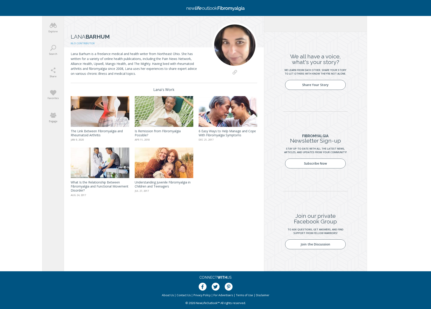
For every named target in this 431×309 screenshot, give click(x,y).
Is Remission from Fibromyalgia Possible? (158, 133)
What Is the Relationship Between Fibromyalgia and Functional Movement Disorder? (99, 186)
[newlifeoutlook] (215, 8)
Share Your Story (315, 85)
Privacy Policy (202, 295)
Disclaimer (262, 295)
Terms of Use (244, 295)
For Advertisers (223, 295)
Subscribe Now (315, 163)
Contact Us (184, 295)
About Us (168, 295)
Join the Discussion (315, 244)
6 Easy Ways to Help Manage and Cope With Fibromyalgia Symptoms (227, 133)
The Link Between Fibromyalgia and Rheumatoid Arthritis (97, 133)
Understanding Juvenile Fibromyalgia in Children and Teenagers (163, 184)
